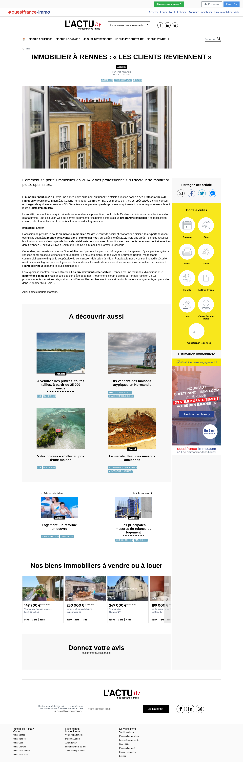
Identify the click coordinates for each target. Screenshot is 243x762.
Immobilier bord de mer (75, 747)
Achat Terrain (71, 743)
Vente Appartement (73, 735)
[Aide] (206, 225)
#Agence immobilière (120, 392)
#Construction (50, 536)
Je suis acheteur (41, 39)
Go (148, 25)
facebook (160, 25)
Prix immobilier (223, 12)
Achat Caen (18, 743)
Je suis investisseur (97, 39)
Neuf (172, 12)
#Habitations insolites (121, 396)
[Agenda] (187, 225)
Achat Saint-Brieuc (21, 751)
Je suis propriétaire (129, 39)
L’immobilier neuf (127, 748)
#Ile (39, 396)
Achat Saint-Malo (20, 755)
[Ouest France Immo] (206, 305)
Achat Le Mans (19, 747)
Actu (237, 12)
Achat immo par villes (74, 751)
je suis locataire (68, 39)
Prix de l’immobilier (127, 752)
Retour (27, 49)
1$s (181, 709)
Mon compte (213, 4)
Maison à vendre (72, 739)
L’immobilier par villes (129, 736)
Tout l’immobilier (126, 732)
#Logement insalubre (121, 471)
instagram (175, 25)
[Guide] (206, 252)
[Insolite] (187, 278)
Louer (163, 12)
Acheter (153, 12)
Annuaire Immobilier (200, 12)
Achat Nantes (19, 735)
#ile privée (49, 467)
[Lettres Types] (206, 278)
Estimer (181, 12)
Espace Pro (231, 4)
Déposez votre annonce (168, 4)
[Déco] (187, 252)
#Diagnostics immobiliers (123, 467)
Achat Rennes (19, 739)
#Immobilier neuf (123, 80)
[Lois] (187, 305)
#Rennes (137, 80)
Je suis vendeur (158, 39)
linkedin (168, 25)
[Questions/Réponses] (196, 331)
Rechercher (210, 39)
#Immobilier (107, 80)
